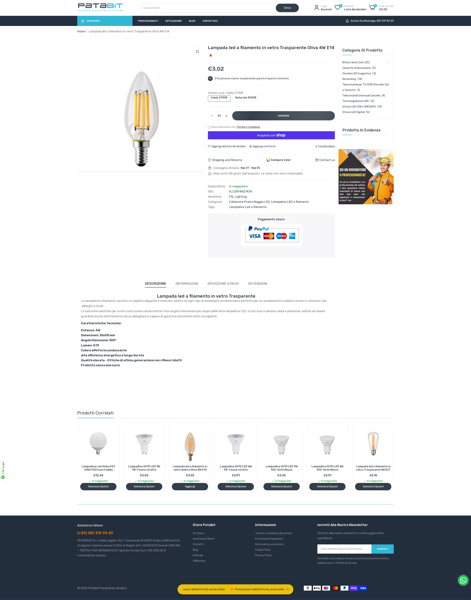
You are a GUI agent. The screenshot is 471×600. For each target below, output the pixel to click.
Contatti (198, 544)
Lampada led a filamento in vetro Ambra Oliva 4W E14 (149, 468)
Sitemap (198, 555)
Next (384, 458)
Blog (192, 21)
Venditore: (215, 196)
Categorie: (215, 202)
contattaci (210, 21)
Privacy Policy (263, 555)
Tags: (211, 207)
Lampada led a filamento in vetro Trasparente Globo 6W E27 (378, 468)
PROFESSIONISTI (148, 21)
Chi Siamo (199, 533)
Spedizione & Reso (223, 284)
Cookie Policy (263, 549)
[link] (366, 176)
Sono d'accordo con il (235, 127)
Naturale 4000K (245, 97)
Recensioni (257, 284)
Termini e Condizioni (248, 127)
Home (81, 31)
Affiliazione (173, 21)
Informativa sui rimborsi (269, 544)
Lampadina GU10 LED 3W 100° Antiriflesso (241, 468)
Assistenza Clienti (203, 538)
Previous (86, 458)
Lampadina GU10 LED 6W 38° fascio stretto (195, 468)
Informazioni (187, 284)
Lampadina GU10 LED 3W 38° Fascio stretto (103, 468)
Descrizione (155, 284)
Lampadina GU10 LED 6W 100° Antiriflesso (286, 468)
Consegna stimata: (226, 168)
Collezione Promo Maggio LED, (250, 202)
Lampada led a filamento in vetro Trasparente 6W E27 (332, 468)
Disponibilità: (217, 186)
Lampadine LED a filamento (290, 202)
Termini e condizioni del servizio (273, 533)
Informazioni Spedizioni (269, 538)
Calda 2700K (219, 97)
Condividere (326, 146)
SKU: (211, 191)
